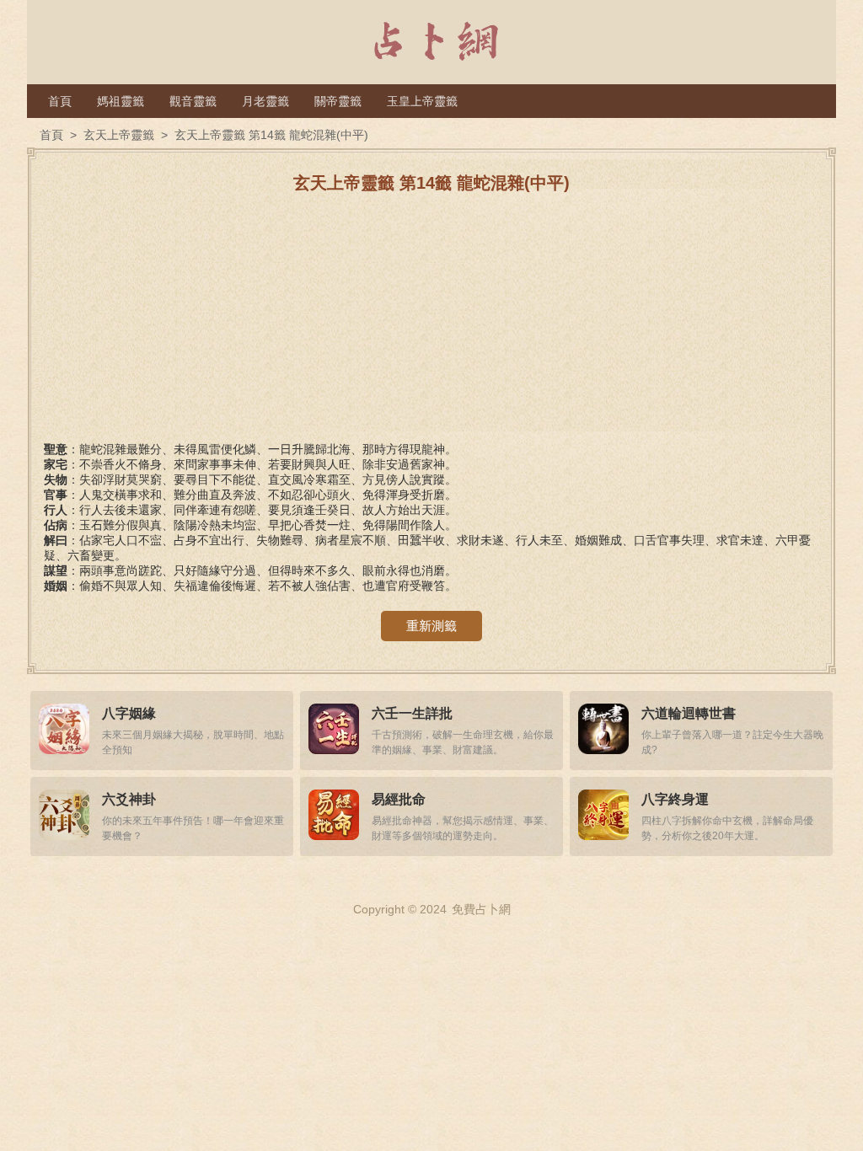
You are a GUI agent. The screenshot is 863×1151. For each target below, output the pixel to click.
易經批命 (399, 799)
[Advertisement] (431, 324)
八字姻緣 (129, 713)
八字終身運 (675, 799)
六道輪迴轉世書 (688, 713)
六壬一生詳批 (412, 713)
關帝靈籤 (338, 101)
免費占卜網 (481, 909)
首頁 (60, 101)
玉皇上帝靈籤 (422, 101)
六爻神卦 (129, 799)
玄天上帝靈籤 (118, 135)
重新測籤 (431, 625)
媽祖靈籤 (120, 101)
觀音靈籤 (193, 101)
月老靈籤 (265, 101)
